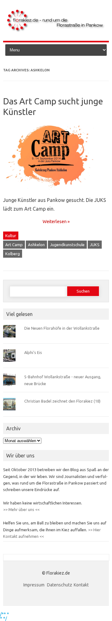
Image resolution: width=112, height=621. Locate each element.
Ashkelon (36, 244)
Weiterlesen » (56, 221)
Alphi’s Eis (33, 352)
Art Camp (14, 244)
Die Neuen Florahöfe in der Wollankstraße (62, 328)
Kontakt (81, 584)
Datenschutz (59, 584)
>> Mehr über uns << (21, 509)
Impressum (34, 584)
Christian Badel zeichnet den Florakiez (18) (62, 401)
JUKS (95, 244)
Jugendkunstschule (67, 244)
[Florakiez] (56, 30)
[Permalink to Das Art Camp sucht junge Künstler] (56, 192)
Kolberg (12, 253)
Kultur (10, 235)
